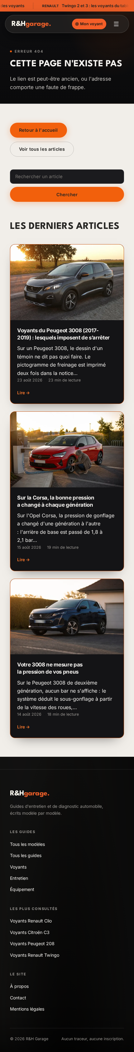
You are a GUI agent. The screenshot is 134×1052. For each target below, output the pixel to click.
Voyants (18, 867)
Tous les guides (25, 855)
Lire (23, 392)
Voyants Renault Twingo (34, 955)
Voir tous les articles (42, 149)
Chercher (67, 194)
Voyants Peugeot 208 (32, 943)
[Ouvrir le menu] (116, 24)
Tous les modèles (27, 844)
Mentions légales (27, 1009)
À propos (19, 986)
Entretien (19, 878)
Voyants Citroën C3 (30, 932)
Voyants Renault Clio (31, 920)
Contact (18, 997)
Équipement (22, 889)
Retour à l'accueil (38, 130)
